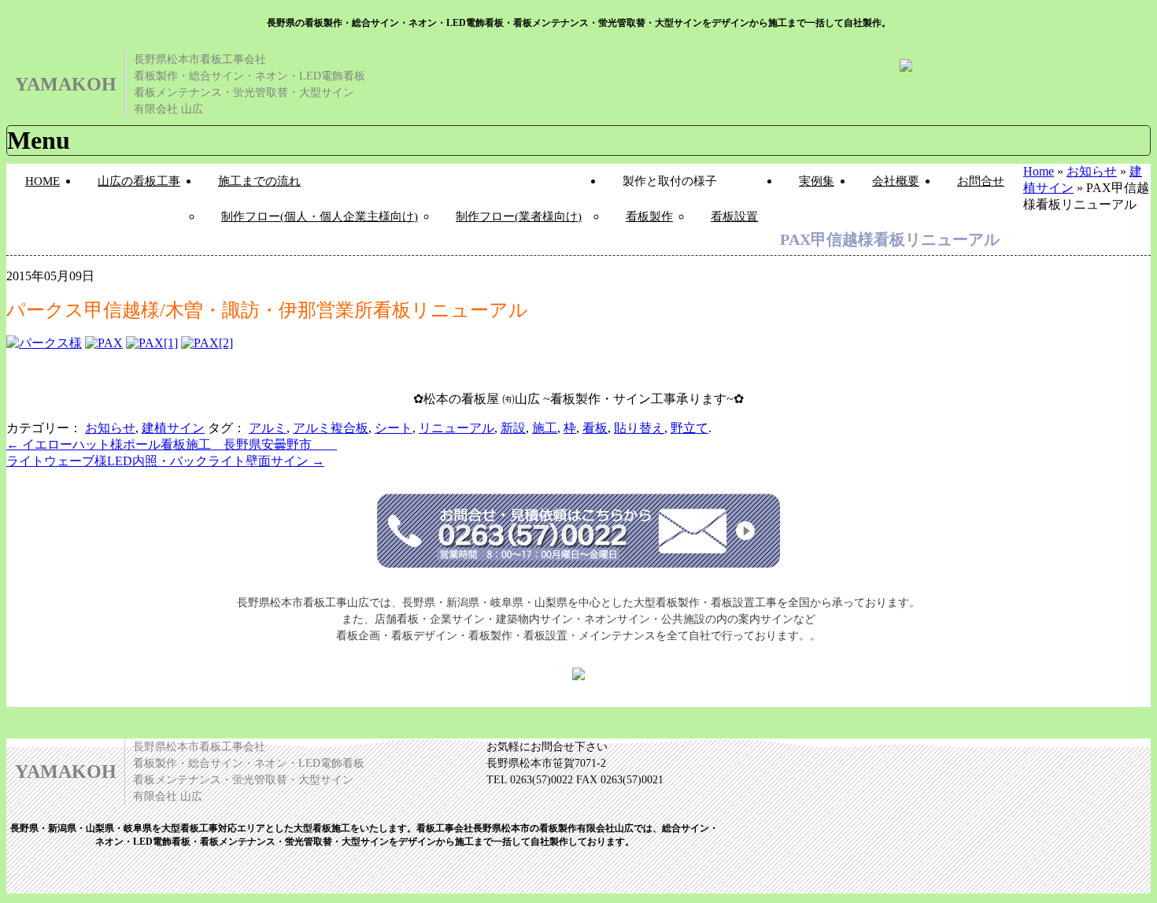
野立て (689, 428)
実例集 (816, 181)
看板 (595, 428)
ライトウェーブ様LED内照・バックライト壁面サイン (165, 461)
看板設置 (734, 216)
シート (393, 428)
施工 (544, 428)
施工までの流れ (259, 181)
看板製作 (649, 216)
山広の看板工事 (139, 181)
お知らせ (1091, 171)
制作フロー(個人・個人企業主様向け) (319, 216)
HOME (42, 181)
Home (1038, 171)
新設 (513, 428)
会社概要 (895, 181)
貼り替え (639, 428)
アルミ (267, 428)
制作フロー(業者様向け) (519, 216)
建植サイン (173, 428)
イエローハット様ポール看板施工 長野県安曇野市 (171, 444)
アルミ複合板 (330, 428)
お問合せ (980, 181)
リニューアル (456, 428)
